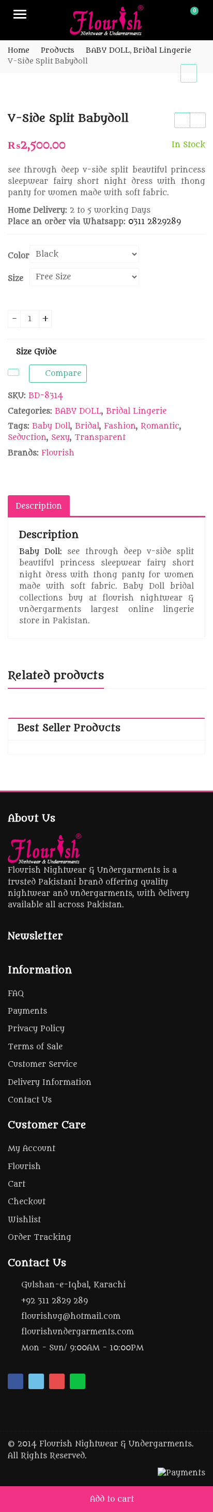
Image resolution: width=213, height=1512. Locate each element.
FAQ (16, 993)
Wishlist (24, 1220)
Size (15, 278)
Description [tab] (39, 506)
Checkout (26, 1202)
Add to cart (112, 1499)
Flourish (57, 453)
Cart (16, 1184)
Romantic (160, 426)
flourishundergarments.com (77, 1332)
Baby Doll (51, 426)
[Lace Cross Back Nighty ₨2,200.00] (182, 120)
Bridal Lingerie (136, 411)
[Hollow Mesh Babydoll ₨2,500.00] (197, 120)
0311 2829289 (154, 221)
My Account (31, 1148)
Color (18, 255)
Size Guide (34, 352)
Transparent (100, 437)
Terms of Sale (35, 1047)
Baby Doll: (40, 551)
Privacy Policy (36, 1029)
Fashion (120, 426)
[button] (197, 81)
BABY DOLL (78, 411)
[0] (188, 15)
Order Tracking (39, 1237)
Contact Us (30, 1100)
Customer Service (42, 1064)
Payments (27, 1011)
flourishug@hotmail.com (70, 1316)
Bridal (87, 426)
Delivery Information (50, 1082)
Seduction (27, 437)
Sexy (60, 437)
